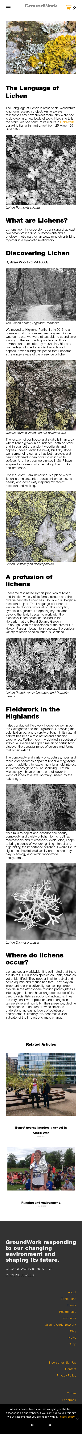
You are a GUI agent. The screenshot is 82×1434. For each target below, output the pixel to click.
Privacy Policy (66, 1375)
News (72, 1337)
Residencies (67, 1311)
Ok (32, 1425)
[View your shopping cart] (69, 7)
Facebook (69, 1399)
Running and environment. (41, 1202)
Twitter (71, 1393)
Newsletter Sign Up (62, 1362)
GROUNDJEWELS (20, 1275)
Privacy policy (67, 1416)
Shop (72, 1344)
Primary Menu (8, 8)
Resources (68, 1318)
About (72, 1292)
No (49, 1425)
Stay (73, 1331)
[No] (77, 1419)
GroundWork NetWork (60, 1324)
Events (71, 1305)
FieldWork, (67, 122)
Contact (70, 1369)
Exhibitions (68, 1298)
